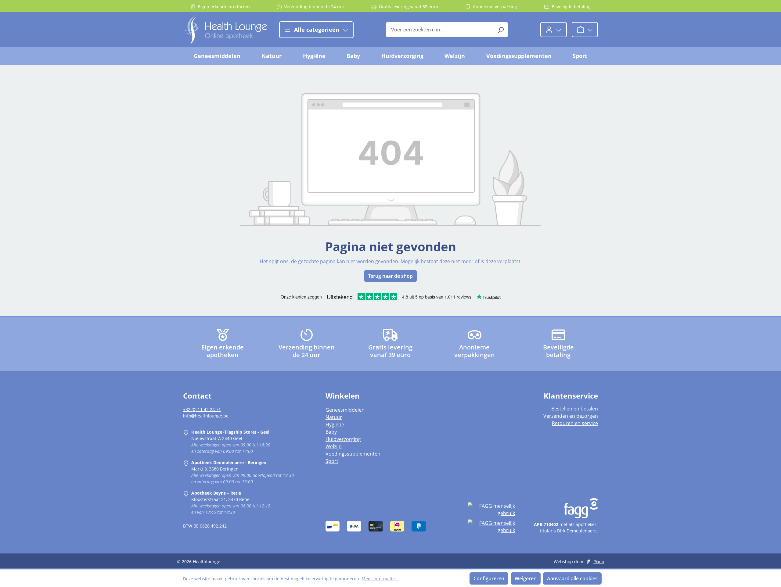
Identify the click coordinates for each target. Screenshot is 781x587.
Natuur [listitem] (334, 417)
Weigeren (526, 578)
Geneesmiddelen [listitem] (345, 409)
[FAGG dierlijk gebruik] (491, 526)
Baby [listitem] (331, 431)
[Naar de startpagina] (225, 30)
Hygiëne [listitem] (335, 424)
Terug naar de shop (390, 276)
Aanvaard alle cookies (572, 578)
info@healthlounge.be (206, 416)
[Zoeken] (501, 29)
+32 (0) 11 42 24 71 (202, 409)
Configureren (488, 578)
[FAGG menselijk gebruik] (491, 509)
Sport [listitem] (332, 461)
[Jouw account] (553, 29)
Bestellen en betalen (574, 408)
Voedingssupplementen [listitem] (353, 453)
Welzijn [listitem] (334, 446)
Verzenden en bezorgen (570, 416)
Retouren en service (575, 423)
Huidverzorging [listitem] (343, 439)
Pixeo (598, 561)
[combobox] (440, 29)
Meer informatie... (380, 579)
